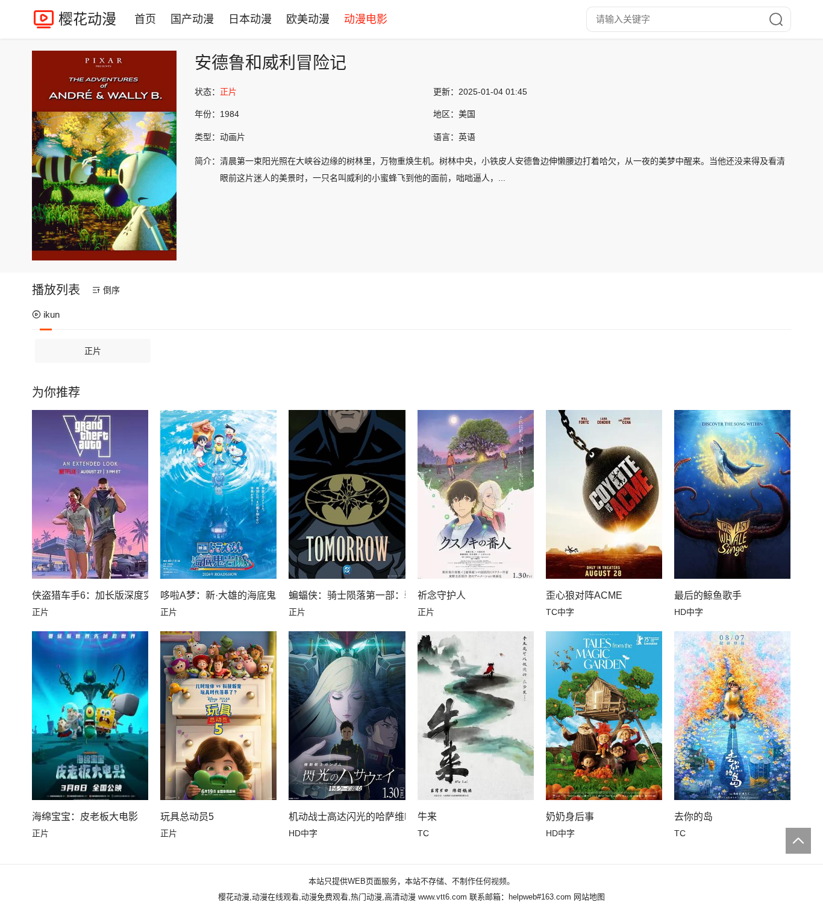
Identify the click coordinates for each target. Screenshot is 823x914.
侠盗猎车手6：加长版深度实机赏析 (90, 595)
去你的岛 (693, 817)
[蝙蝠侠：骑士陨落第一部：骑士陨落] (347, 494)
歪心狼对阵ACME (584, 595)
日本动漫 (250, 19)
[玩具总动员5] (218, 715)
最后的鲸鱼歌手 (708, 595)
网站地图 (589, 896)
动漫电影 (365, 19)
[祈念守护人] (476, 494)
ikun (51, 314)
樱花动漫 (87, 19)
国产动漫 (192, 19)
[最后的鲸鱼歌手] (732, 494)
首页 (145, 19)
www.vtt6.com (442, 896)
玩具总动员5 (187, 817)
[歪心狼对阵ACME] (604, 494)
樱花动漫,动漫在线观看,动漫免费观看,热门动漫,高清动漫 (317, 896)
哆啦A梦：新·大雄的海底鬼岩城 (218, 595)
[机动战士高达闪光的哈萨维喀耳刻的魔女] (347, 715)
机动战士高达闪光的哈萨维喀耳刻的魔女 (347, 817)
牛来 (427, 817)
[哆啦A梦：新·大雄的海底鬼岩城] (218, 494)
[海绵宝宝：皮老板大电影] (90, 715)
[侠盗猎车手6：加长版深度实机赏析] (90, 494)
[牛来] (476, 715)
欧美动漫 (308, 19)
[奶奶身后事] (604, 715)
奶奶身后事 (570, 817)
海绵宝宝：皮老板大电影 (85, 817)
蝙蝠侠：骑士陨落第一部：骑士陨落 (347, 595)
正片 (92, 351)
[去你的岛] (732, 715)
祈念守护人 (442, 595)
